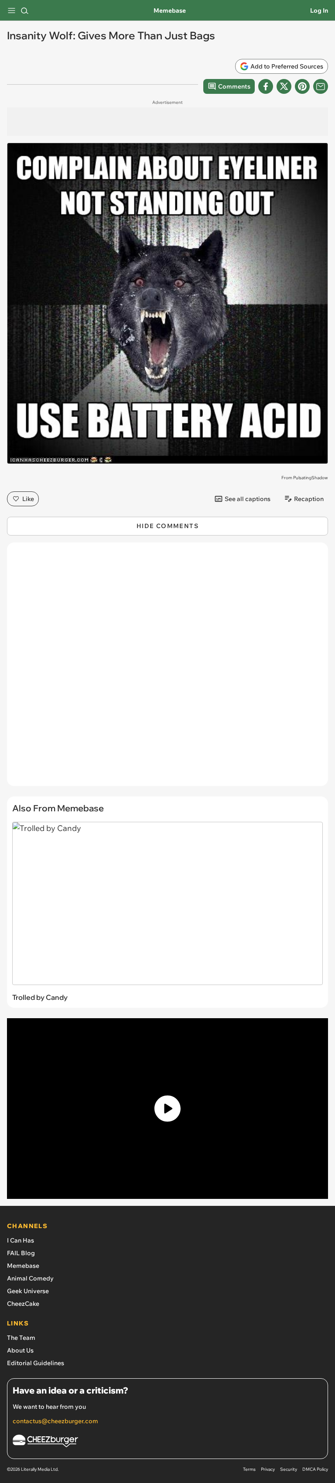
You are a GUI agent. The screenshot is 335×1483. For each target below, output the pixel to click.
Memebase (170, 10)
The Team (21, 1338)
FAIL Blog (21, 1253)
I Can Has (20, 1240)
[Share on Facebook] (265, 86)
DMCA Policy (315, 1469)
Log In (319, 10)
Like (28, 499)
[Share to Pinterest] (302, 86)
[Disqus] (167, 669)
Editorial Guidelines (35, 1363)
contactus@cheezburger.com (55, 1421)
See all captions (247, 499)
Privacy (268, 1469)
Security (288, 1469)
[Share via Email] (320, 86)
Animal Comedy (30, 1278)
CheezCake (23, 1304)
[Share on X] (284, 86)
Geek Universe (28, 1291)
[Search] (24, 10)
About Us (20, 1350)
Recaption (309, 499)
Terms (249, 1469)
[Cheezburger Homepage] (167, 1442)
